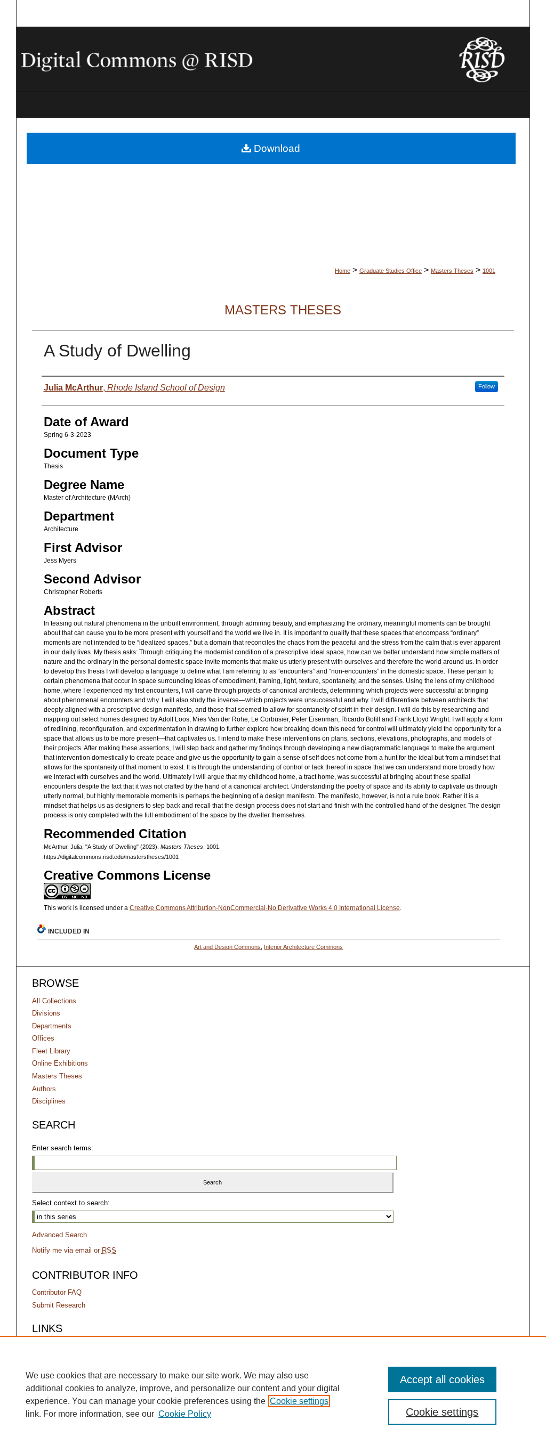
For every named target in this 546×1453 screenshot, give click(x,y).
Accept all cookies (442, 1379)
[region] (273, 1394)
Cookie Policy (184, 1413)
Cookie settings (299, 1401)
